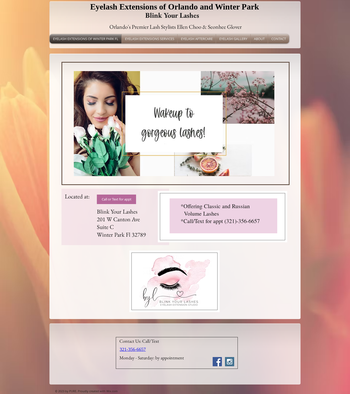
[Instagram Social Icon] (229, 361)
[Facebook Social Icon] (217, 361)
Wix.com (112, 391)
